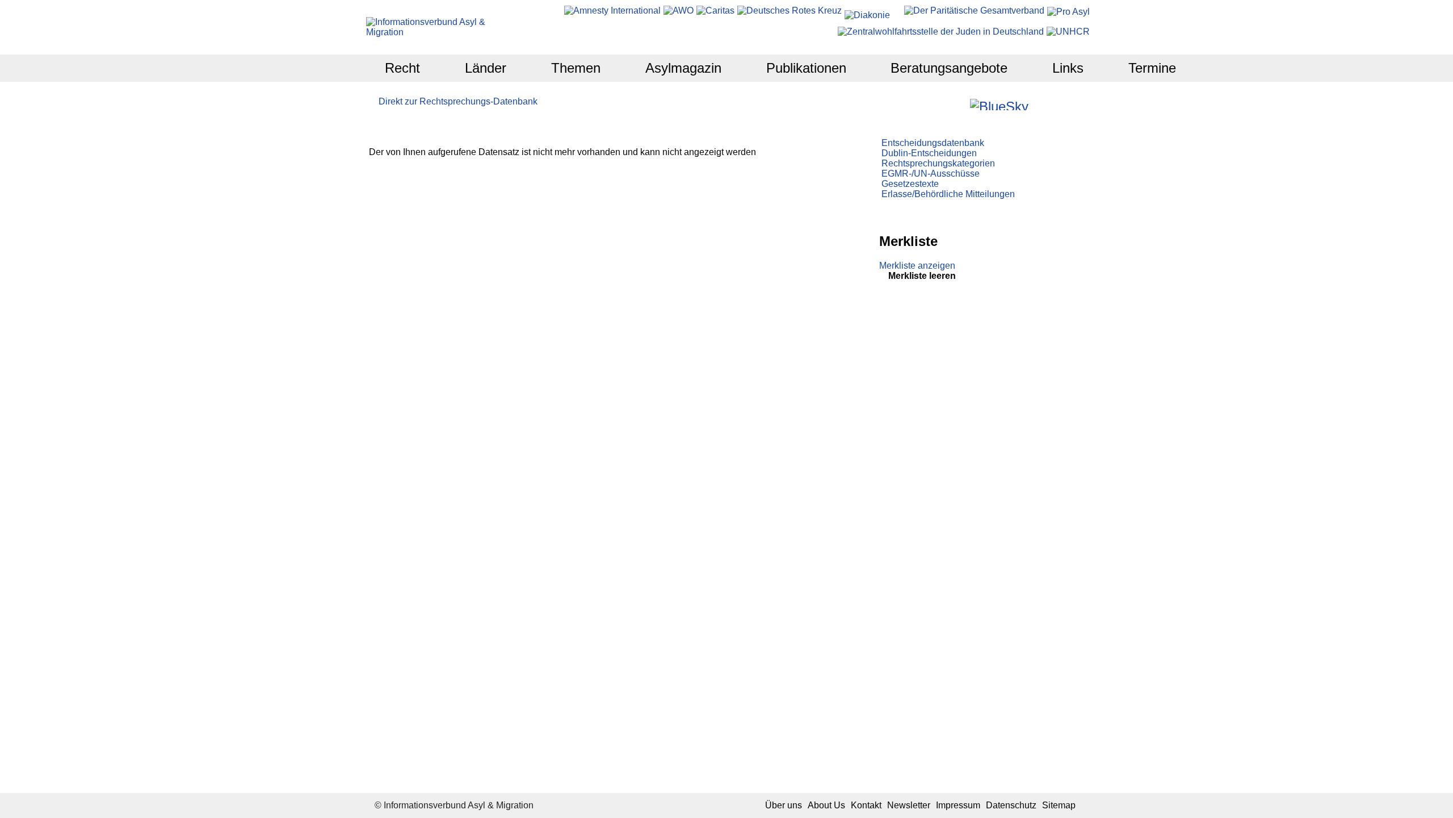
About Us (826, 805)
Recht (402, 68)
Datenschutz (1011, 805)
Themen (575, 68)
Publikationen (806, 68)
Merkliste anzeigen (917, 265)
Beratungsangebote (949, 68)
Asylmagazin (683, 68)
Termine (1152, 68)
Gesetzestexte (910, 184)
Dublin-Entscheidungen (929, 153)
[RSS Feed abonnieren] (1069, 104)
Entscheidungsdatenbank (932, 143)
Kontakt (866, 805)
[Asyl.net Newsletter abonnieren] (1053, 104)
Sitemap (1059, 805)
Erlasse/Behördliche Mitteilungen (948, 194)
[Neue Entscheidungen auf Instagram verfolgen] (960, 104)
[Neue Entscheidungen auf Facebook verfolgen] (944, 104)
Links (1068, 68)
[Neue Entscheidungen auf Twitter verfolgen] (1038, 104)
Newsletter (908, 805)
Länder (485, 68)
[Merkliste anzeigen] (929, 104)
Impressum (958, 805)
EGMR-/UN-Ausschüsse (930, 173)
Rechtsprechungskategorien (938, 163)
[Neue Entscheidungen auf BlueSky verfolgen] (999, 104)
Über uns (783, 805)
